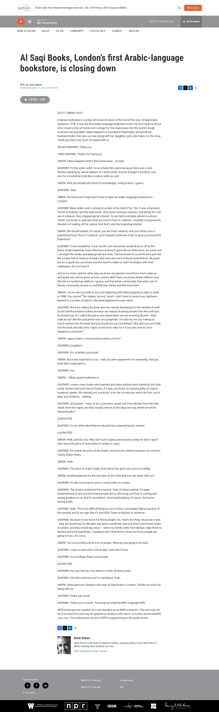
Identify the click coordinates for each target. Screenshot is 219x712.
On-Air (60, 31)
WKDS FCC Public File (90, 687)
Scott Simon (35, 84)
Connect (117, 31)
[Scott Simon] (64, 645)
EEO (122, 687)
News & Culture (26, 31)
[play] (20, 21)
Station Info (97, 31)
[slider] (34, 21)
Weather (134, 31)
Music (45, 31)
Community (77, 31)
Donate (194, 7)
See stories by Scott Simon (90, 651)
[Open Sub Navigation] (38, 31)
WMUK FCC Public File (91, 680)
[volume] (29, 21)
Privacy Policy (126, 680)
